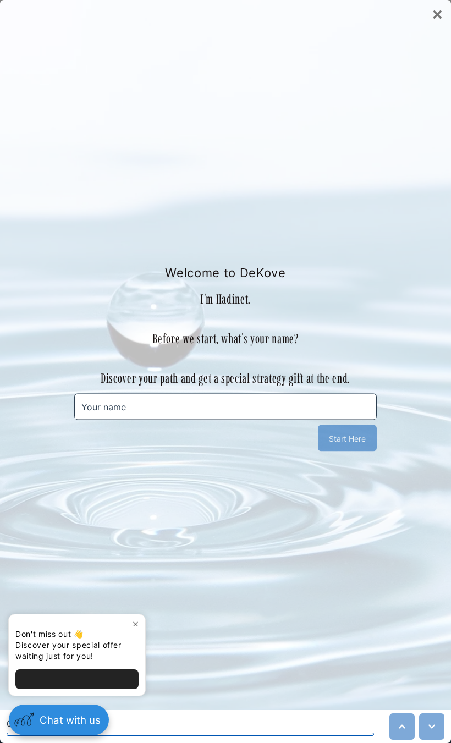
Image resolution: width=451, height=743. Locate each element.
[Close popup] (135, 624)
